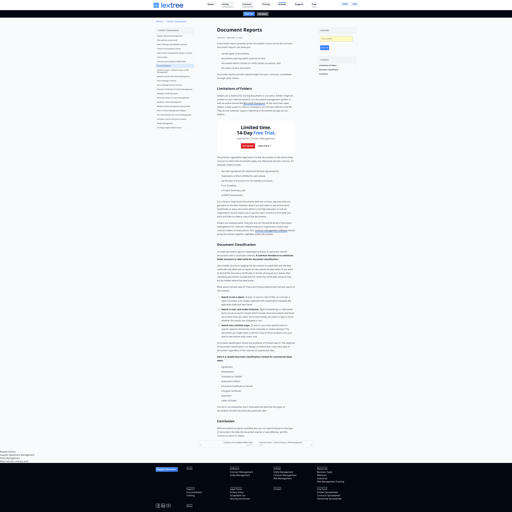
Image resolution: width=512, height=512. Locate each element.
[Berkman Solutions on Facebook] (158, 505)
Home (189, 468)
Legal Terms (236, 489)
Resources (322, 468)
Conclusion (323, 74)
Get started (248, 146)
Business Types (324, 472)
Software (234, 468)
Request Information (166, 469)
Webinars (322, 475)
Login (355, 4)
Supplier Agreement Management (17, 454)
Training (190, 495)
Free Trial (249, 14)
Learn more (264, 146)
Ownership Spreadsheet (329, 498)
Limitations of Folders (328, 65)
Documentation (194, 492)
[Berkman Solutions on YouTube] (168, 505)
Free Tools (322, 489)
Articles (277, 468)
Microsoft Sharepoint (254, 103)
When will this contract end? (14, 461)
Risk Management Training (330, 481)
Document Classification (328, 70)
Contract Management (241, 472)
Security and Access (240, 498)
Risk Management (282, 478)
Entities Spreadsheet (327, 492)
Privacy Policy (237, 492)
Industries (322, 478)
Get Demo (262, 14)
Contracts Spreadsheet (328, 495)
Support (190, 489)
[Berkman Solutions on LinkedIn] (163, 505)
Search (345, 4)
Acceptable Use (237, 495)
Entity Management (10, 458)
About (189, 506)
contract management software (271, 230)
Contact (277, 489)
